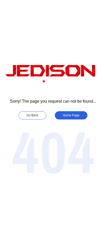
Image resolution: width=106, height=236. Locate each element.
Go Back (32, 115)
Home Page (71, 115)
